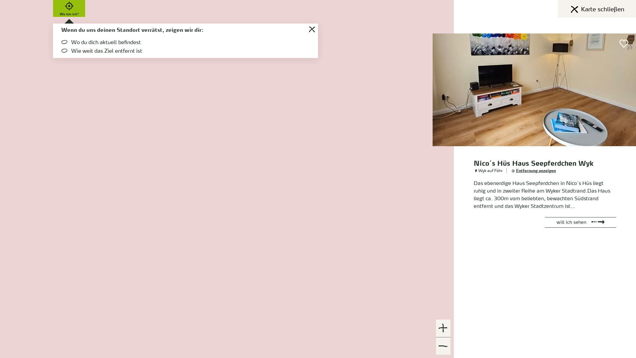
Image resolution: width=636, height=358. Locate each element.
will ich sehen (571, 222)
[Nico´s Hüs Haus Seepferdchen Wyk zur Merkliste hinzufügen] (624, 44)
